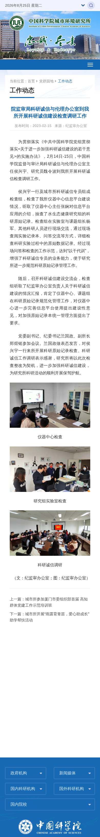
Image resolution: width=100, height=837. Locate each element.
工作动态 (65, 81)
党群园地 (46, 81)
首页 (31, 81)
